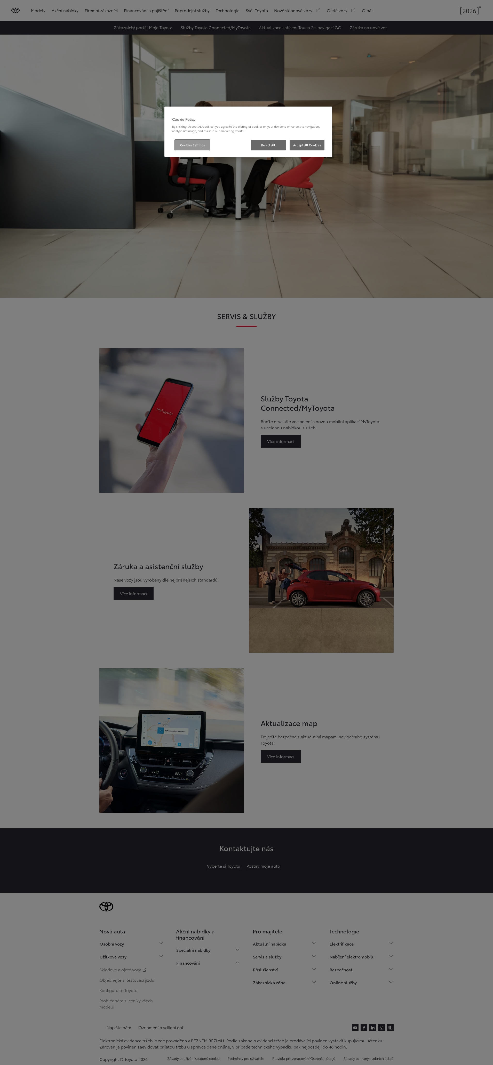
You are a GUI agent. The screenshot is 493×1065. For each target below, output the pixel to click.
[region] (248, 132)
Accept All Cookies (307, 145)
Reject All (268, 145)
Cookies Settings (192, 145)
